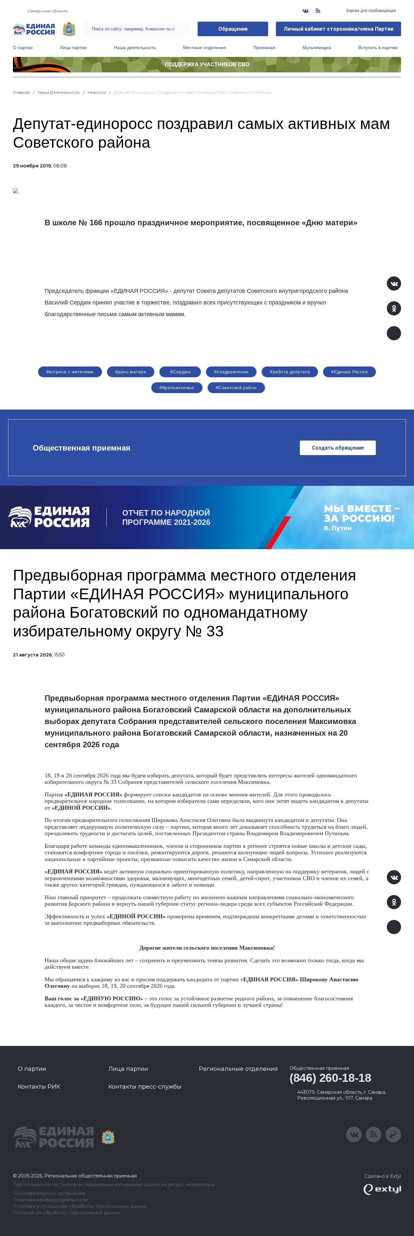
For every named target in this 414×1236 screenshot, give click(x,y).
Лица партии (73, 47)
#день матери (130, 371)
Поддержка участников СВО (207, 64)
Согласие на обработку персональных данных (67, 1213)
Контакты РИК (39, 1086)
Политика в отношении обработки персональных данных (80, 1206)
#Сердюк (180, 371)
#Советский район (236, 387)
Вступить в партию (378, 47)
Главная (21, 92)
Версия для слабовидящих (370, 10)
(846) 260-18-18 (330, 1077)
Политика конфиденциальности (50, 1200)
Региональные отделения (238, 1068)
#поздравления (231, 371)
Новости (97, 92)
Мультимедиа (316, 47)
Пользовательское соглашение (49, 1193)
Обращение (233, 29)
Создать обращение (338, 448)
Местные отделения (204, 47)
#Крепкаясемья (176, 387)
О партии (23, 47)
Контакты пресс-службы (144, 1086)
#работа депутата (290, 371)
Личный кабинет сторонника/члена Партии (338, 29)
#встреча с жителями (70, 371)
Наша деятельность (135, 47)
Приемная (264, 47)
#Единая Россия (349, 371)
